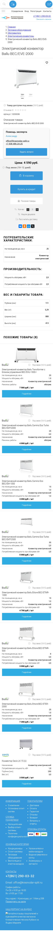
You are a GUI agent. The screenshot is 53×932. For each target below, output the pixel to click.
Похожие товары (28, 200)
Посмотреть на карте (16, 901)
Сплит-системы (15, 851)
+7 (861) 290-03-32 (42, 16)
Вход (27, 11)
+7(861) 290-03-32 (20, 876)
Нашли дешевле (28, 214)
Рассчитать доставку (28, 219)
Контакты (47, 11)
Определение (17, 11)
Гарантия (34, 811)
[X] (32, 226)
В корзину (28, 175)
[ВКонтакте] (20, 226)
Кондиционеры (15, 848)
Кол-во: (21, 209)
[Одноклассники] (24, 226)
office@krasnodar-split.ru (17, 141)
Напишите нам (15, 824)
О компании (13, 805)
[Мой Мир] (28, 226)
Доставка (34, 805)
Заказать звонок (43, 19)
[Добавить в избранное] (46, 62)
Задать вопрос (27, 152)
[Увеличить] (26, 78)
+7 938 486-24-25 (14, 144)
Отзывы (34, 814)
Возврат (34, 817)
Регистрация (35, 11)
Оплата (33, 808)
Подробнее (26, 394)
